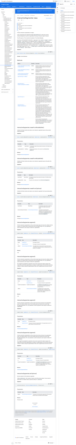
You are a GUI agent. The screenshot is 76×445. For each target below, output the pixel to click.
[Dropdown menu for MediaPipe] (17, 6)
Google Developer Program (19, 421)
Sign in (73, 1)
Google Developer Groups (19, 422)
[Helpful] (50, 15)
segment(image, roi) (21, 96)
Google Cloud (44, 429)
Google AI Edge (5, 4)
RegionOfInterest (25, 244)
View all (43, 432)
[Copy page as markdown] (22, 20)
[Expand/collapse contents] (23, 23)
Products (21, 15)
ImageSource (24, 242)
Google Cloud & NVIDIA (18, 427)
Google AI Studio (45, 426)
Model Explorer (22, 6)
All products (28, 438)
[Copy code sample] (52, 52)
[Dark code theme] (50, 52)
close (74, 4)
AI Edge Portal (28, 6)
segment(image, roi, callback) (22, 76)
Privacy (19, 442)
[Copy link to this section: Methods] (23, 60)
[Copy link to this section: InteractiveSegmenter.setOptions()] (38, 373)
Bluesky (30, 422)
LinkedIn (30, 426)
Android (43, 421)
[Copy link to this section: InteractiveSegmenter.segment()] (36, 222)
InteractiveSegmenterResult (22, 328)
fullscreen (72, 4)
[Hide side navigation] (12, 443)
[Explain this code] (48, 52)
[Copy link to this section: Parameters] (24, 141)
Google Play (44, 431)
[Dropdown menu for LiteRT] (4, 6)
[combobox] (58, 1)
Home (18, 15)
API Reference (48, 6)
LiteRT (2, 6)
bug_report (71, 4)
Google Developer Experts (19, 424)
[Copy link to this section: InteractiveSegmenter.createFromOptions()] (42, 188)
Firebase (43, 424)
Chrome (43, 422)
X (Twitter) (30, 427)
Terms (16, 442)
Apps (43, 6)
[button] (6, 12)
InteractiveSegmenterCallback (32, 288)
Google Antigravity (45, 427)
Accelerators (17, 426)
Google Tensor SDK (36, 6)
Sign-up (40, 10)
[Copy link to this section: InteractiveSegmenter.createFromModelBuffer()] (45, 127)
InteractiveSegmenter (25, 154)
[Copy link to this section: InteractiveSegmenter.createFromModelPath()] (44, 158)
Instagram (30, 424)
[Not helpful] (52, 15)
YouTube (30, 429)
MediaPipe (14, 6)
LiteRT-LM (8, 6)
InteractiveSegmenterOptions (33, 209)
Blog (29, 421)
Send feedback (48, 18)
